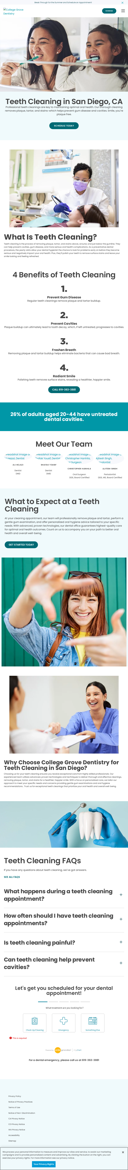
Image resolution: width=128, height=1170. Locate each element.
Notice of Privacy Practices (20, 1101)
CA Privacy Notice (16, 1118)
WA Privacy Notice (16, 1129)
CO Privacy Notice (16, 1124)
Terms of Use (14, 1107)
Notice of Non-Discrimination (21, 1113)
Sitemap (12, 1141)
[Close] (123, 1152)
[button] (123, 11)
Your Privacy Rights (44, 1164)
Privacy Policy (14, 1096)
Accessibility (14, 1135)
